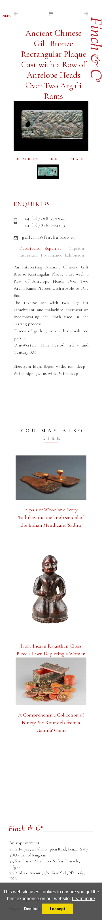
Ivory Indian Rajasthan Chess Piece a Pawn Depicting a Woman (51, 650)
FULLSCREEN (26, 159)
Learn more (83, 898)
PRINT (55, 159)
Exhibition (74, 255)
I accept (57, 908)
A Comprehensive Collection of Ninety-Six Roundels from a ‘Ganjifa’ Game (51, 722)
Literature (28, 255)
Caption (76, 248)
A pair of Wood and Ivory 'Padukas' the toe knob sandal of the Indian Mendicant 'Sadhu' (51, 517)
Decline (31, 908)
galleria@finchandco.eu (49, 237)
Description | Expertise (40, 248)
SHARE (77, 159)
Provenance (51, 255)
